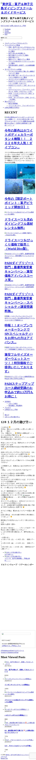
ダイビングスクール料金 (13, 69)
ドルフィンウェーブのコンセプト (16, 43)
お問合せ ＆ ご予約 (11, 409)
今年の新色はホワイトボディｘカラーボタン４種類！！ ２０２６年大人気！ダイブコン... (19, 139)
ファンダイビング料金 (12, 45)
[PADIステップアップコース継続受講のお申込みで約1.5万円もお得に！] (20, 378)
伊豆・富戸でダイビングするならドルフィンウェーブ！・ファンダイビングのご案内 (21, 49)
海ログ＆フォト (10, 101)
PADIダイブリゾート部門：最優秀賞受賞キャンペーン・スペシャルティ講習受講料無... (19, 302)
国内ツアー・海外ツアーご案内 (19, 59)
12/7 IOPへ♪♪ (9, 554)
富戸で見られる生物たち (16, 53)
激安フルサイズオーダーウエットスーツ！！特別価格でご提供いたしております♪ (19, 363)
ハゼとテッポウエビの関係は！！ (16, 715)
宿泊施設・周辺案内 (15, 405)
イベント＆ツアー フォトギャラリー (21, 105)
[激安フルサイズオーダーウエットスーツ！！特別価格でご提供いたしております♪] (20, 349)
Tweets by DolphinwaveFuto (9, 652)
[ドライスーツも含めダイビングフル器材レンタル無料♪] (20, 214)
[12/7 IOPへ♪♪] (13, 552)
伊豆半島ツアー (13, 57)
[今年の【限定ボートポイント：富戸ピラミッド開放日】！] (20, 194)
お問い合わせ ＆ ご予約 (18, 26)
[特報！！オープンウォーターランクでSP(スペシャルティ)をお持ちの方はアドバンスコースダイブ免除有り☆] (20, 320)
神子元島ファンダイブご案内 (18, 55)
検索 (2, 37)
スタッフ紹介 (13, 403)
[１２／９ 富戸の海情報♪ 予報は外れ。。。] (13, 556)
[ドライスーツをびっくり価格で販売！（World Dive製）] (20, 235)
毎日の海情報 (13, 103)
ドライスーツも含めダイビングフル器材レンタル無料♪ (19, 224)
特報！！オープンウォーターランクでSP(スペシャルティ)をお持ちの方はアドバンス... (19, 334)
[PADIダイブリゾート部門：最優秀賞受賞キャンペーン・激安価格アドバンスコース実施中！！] (20, 258)
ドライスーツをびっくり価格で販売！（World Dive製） (19, 244)
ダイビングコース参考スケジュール (20, 79)
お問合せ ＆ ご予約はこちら (11, 646)
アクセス (8, 407)
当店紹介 (8, 401)
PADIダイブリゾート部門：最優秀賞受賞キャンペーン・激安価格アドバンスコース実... (19, 271)
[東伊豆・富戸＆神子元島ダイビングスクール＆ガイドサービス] (18, 12)
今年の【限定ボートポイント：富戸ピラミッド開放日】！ (19, 203)
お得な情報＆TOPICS (12, 107)
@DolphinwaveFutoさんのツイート (12, 650)
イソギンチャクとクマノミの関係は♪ (17, 685)
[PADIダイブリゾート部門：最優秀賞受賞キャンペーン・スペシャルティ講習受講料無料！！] (20, 289)
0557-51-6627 (5, 26)
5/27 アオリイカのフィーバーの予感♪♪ (18, 746)
